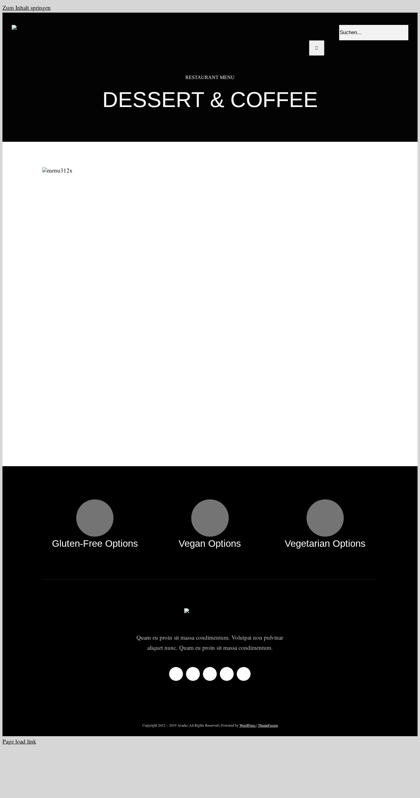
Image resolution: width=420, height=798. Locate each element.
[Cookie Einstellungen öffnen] (48, 790)
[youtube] (227, 674)
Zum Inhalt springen (26, 7)
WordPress (248, 725)
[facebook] (176, 674)
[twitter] (193, 674)
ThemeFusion (268, 725)
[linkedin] (244, 674)
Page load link (19, 741)
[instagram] (210, 674)
